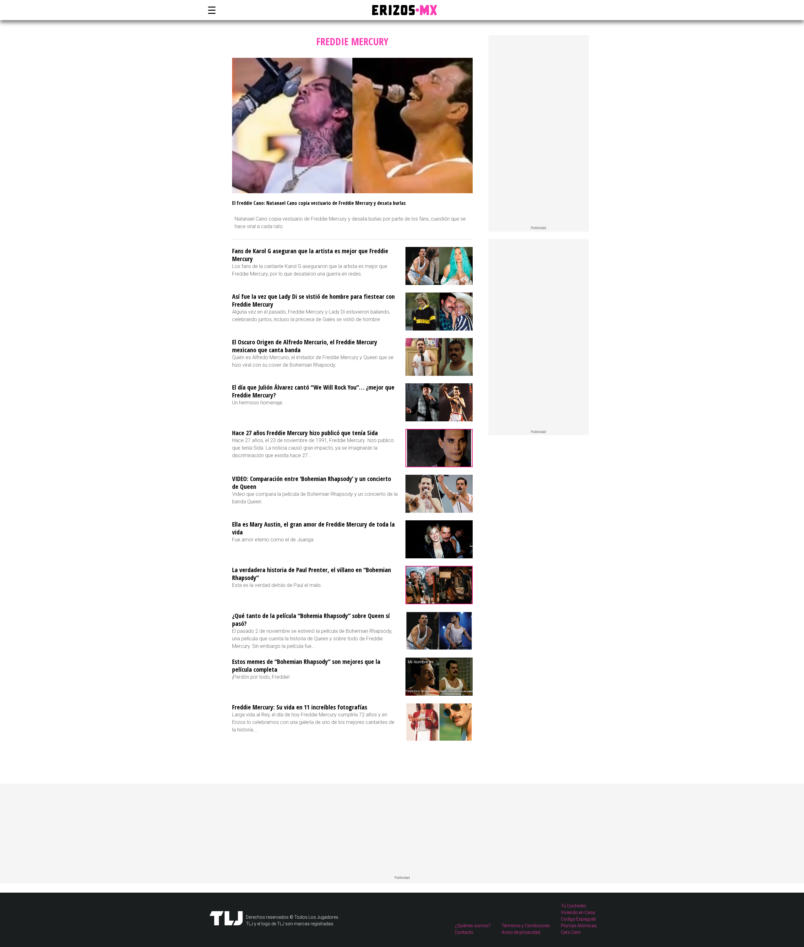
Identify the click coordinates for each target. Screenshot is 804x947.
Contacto (464, 932)
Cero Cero (571, 932)
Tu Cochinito (573, 905)
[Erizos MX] (402, 10)
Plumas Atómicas (579, 925)
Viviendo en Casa (578, 912)
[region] (539, 130)
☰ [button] (210, 10)
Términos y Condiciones (526, 925)
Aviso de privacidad (521, 932)
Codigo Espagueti (578, 919)
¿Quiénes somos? (473, 925)
